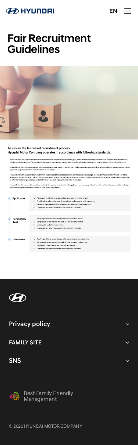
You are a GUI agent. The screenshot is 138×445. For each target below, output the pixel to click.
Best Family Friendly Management (48, 396)
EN (113, 11)
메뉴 (127, 11)
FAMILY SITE (25, 342)
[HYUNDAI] (30, 11)
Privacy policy (29, 324)
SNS (15, 361)
